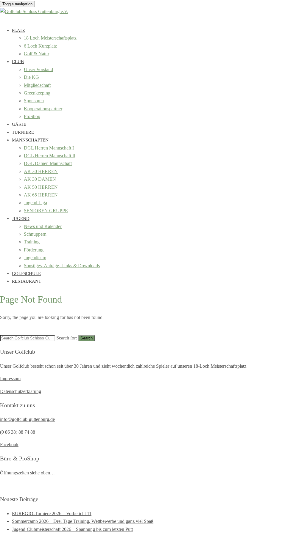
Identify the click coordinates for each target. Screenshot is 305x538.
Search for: (66, 337)
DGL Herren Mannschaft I (49, 147)
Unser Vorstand (38, 69)
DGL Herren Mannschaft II (49, 155)
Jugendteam (35, 257)
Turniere (23, 132)
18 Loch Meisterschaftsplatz (50, 37)
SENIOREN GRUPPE (46, 210)
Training (32, 241)
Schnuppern (35, 234)
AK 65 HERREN (41, 194)
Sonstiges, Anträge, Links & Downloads (62, 265)
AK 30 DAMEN (40, 179)
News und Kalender (43, 226)
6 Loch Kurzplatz (40, 45)
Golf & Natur (36, 53)
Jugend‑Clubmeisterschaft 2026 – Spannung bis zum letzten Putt (72, 529)
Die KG (31, 77)
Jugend (20, 218)
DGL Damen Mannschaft (48, 163)
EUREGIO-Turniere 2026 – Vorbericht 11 (51, 513)
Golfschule (26, 273)
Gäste (19, 124)
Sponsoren (34, 100)
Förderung (33, 249)
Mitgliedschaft (37, 85)
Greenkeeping (37, 92)
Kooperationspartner (43, 108)
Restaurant (26, 281)
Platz (18, 30)
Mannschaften (30, 140)
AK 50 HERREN (41, 187)
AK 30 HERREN (41, 171)
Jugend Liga (35, 202)
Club (18, 61)
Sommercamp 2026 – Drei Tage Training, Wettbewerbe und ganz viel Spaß (82, 521)
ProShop (32, 116)
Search (86, 338)
